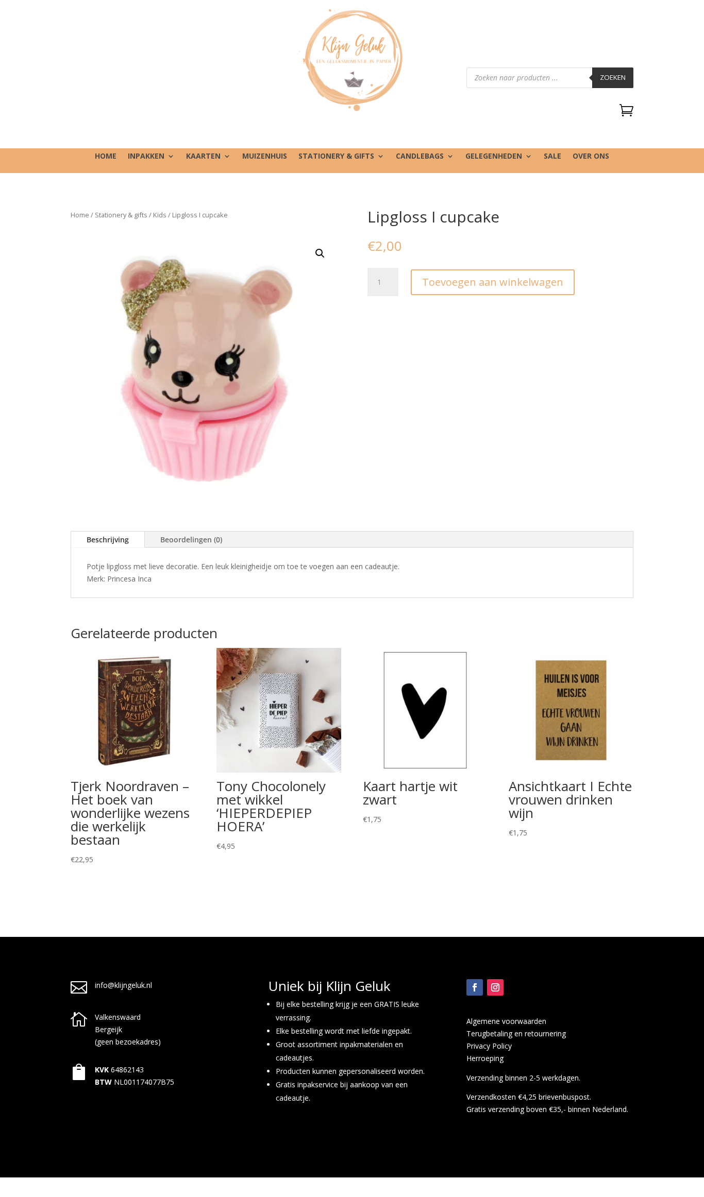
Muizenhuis (264, 156)
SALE (552, 156)
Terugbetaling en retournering (516, 1033)
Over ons (591, 156)
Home (105, 156)
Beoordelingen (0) (191, 539)
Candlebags (420, 156)
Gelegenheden (493, 156)
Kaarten (203, 156)
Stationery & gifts (336, 156)
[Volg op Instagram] (495, 987)
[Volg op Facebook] (474, 987)
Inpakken (146, 156)
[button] (320, 253)
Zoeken (613, 77)
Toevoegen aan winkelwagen (492, 282)
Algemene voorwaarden (506, 1021)
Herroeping (485, 1058)
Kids (159, 214)
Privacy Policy (489, 1046)
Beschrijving (108, 539)
